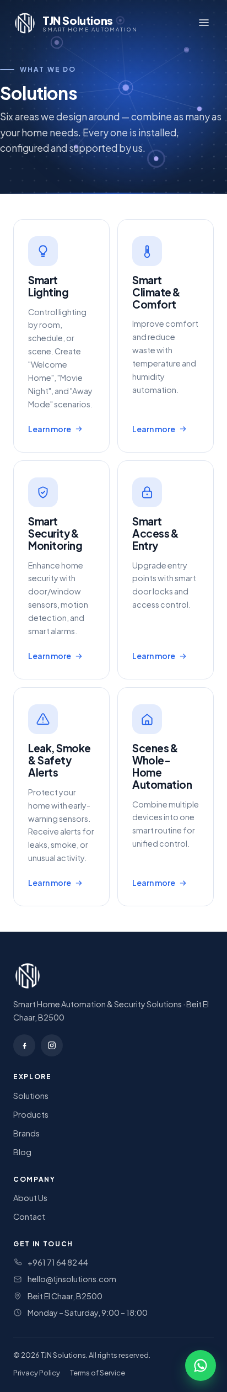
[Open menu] (204, 23)
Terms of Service (97, 1372)
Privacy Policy (36, 1372)
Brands (26, 1133)
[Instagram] (52, 1045)
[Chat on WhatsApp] (200, 1365)
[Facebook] (24, 1045)
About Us (30, 1198)
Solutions (30, 1096)
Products (30, 1114)
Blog (22, 1152)
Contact (29, 1216)
